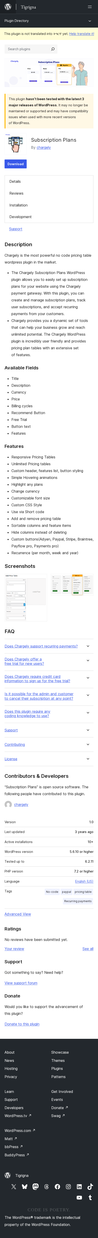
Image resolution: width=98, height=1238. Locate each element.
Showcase (60, 1052)
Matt (11, 1138)
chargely (44, 147)
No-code (52, 891)
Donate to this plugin (22, 1024)
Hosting (11, 1068)
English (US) (84, 881)
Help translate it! (81, 34)
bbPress (14, 1146)
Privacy (11, 1076)
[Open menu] (90, 7)
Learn (9, 1091)
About (10, 1052)
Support (15, 229)
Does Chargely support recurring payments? (41, 646)
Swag (58, 1115)
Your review (14, 948)
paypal (66, 891)
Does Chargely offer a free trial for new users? (24, 661)
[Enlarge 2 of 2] (87, 580)
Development (20, 216)
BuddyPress (17, 1155)
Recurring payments (78, 901)
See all (88, 948)
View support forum (21, 983)
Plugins (57, 1068)
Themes (58, 1060)
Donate (59, 1107)
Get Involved (62, 1091)
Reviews (16, 193)
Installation (18, 205)
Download (16, 164)
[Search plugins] (52, 49)
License (11, 759)
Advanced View (18, 914)
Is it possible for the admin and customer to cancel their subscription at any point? (39, 696)
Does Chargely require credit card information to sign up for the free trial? (37, 678)
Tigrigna (21, 1175)
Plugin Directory (17, 21)
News (9, 1060)
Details (15, 181)
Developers (14, 1107)
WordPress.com (20, 1130)
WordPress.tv (18, 1115)
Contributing (15, 744)
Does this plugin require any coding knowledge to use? (27, 713)
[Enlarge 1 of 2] (41, 580)
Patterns (58, 1076)
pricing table (83, 891)
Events (57, 1099)
